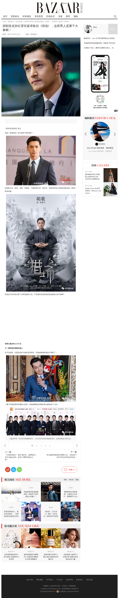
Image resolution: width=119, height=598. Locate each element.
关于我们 (49, 580)
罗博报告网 (72, 586)
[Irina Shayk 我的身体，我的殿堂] (100, 131)
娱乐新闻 (19, 21)
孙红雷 (71, 480)
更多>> (113, 29)
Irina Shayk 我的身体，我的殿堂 (100, 149)
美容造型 (39, 16)
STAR (31, 488)
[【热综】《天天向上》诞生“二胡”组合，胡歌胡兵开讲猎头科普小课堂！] (70, 503)
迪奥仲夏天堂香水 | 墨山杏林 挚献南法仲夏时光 (50, 557)
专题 (60, 16)
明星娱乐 (15, 16)
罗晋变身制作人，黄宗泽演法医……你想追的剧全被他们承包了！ (11, 514)
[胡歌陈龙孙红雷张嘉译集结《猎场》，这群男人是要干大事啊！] (41, 160)
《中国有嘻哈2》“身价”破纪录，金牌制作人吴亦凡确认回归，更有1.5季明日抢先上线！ (20, 455)
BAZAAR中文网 (55, 586)
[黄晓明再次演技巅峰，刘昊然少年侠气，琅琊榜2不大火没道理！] (51, 483)
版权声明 (69, 580)
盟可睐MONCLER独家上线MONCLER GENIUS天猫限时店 (92, 175)
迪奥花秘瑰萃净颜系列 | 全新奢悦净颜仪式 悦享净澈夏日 (31, 557)
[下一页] (76, 445)
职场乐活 (50, 16)
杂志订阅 (29, 580)
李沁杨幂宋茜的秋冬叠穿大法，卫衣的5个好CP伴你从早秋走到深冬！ (62, 454)
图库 (68, 16)
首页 (5, 16)
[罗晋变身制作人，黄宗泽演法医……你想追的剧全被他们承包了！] (31, 503)
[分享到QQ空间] (14, 470)
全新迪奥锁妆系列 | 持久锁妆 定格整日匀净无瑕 (11, 557)
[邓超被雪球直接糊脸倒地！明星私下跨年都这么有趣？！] (11, 483)
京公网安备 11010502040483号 (69, 591)
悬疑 (77, 480)
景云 (95, 27)
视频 (76, 16)
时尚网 (64, 586)
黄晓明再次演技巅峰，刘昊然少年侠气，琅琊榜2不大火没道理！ (71, 494)
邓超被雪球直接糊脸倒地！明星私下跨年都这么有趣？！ (31, 494)
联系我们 (79, 580)
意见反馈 (89, 580)
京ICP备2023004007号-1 (48, 591)
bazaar (59, 7)
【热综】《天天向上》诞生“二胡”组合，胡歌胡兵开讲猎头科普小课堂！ (50, 514)
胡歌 (65, 480)
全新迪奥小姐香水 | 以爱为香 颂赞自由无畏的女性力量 (70, 557)
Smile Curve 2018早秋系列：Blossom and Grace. (93, 189)
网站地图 (39, 580)
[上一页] (5, 445)
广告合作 (59, 580)
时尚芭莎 (101, 144)
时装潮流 (27, 16)
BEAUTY (11, 551)
